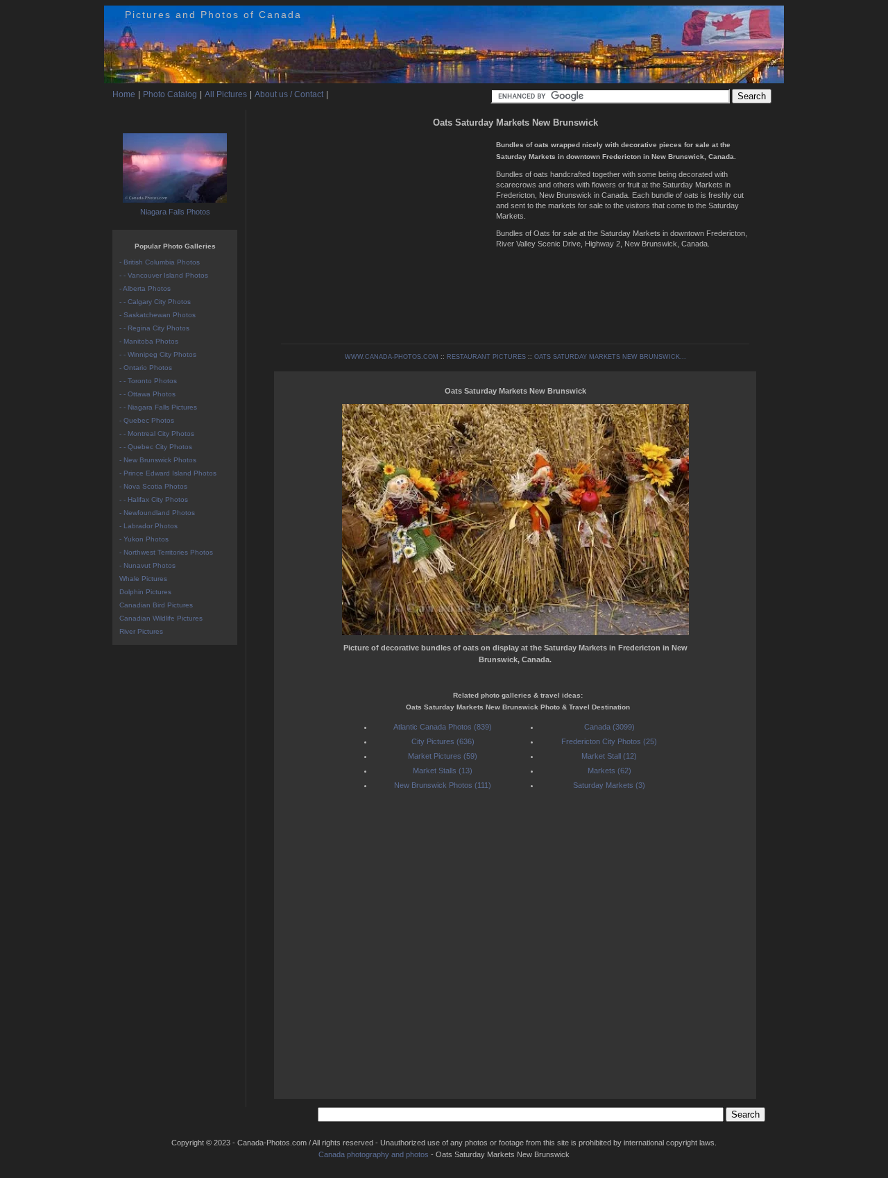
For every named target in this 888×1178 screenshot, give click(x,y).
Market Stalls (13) (442, 770)
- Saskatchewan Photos (157, 315)
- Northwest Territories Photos (166, 552)
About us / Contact (289, 94)
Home (123, 94)
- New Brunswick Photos (157, 460)
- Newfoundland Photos (157, 512)
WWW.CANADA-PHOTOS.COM (391, 356)
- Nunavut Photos (147, 565)
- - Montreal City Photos (156, 433)
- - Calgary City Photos (155, 301)
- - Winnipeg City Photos (157, 354)
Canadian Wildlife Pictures (161, 618)
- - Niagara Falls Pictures (158, 407)
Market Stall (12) (609, 756)
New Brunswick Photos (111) (442, 785)
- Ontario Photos (145, 367)
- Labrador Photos (148, 526)
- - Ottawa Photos (147, 394)
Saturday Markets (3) (609, 785)
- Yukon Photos (144, 539)
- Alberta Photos (145, 288)
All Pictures (226, 94)
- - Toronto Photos (148, 381)
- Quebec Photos (146, 420)
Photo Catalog (170, 94)
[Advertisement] (385, 229)
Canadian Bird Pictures (156, 605)
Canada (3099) (609, 727)
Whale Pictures (143, 578)
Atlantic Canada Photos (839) (442, 727)
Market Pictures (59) (442, 756)
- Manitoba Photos (148, 341)
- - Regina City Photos (154, 328)
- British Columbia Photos (159, 262)
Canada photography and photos (373, 1154)
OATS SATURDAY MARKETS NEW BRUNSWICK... (610, 356)
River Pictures (141, 631)
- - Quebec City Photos (155, 447)
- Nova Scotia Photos (153, 486)
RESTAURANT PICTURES (486, 356)
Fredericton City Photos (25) (609, 741)
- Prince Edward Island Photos (167, 473)
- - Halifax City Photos (153, 499)
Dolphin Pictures (145, 592)
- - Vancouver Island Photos (163, 275)
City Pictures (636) (443, 741)
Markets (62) (609, 770)
